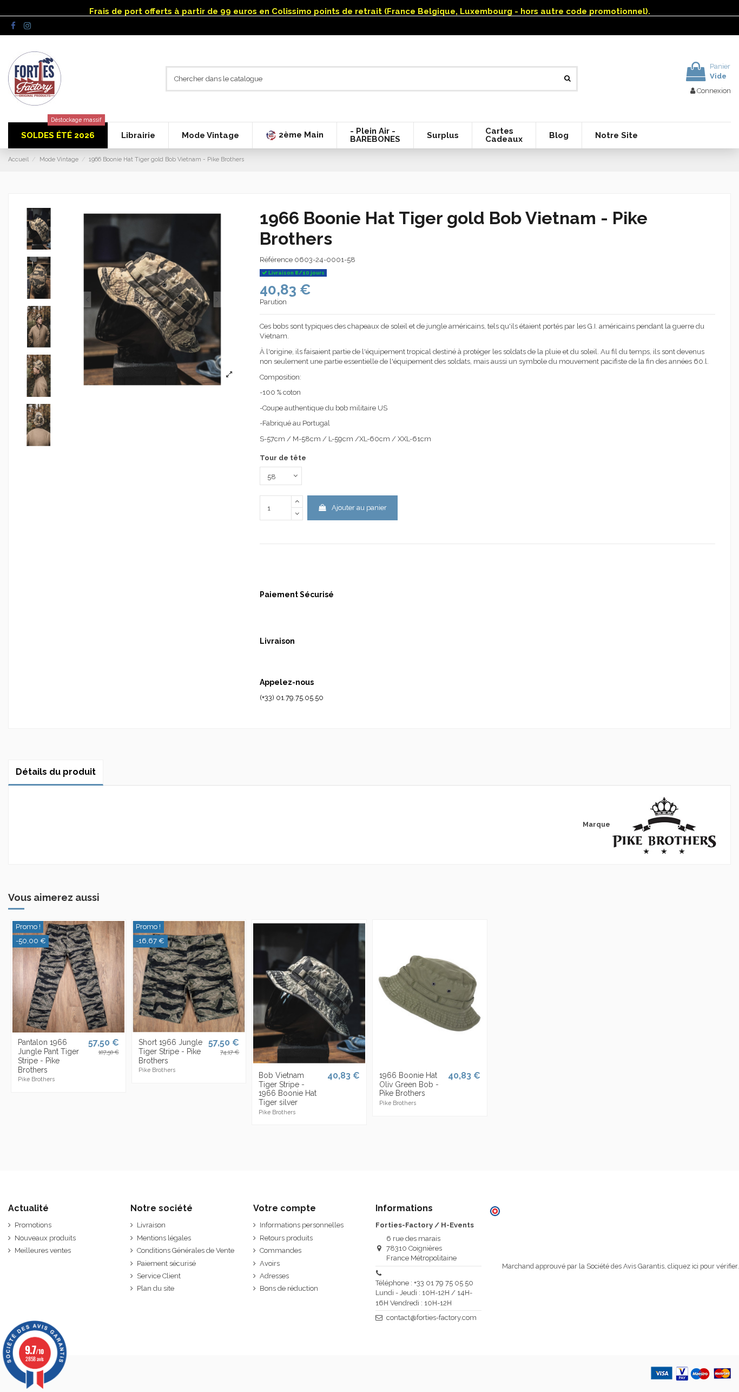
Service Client (159, 1276)
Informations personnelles (302, 1225)
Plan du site (155, 1288)
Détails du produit (56, 772)
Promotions (33, 1225)
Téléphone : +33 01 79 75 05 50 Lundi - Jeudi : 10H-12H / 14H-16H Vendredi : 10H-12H (424, 1292)
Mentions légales (164, 1238)
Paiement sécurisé (166, 1263)
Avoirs (270, 1263)
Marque (596, 824)
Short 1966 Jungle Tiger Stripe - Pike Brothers (170, 1051)
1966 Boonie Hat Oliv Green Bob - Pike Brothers (409, 1084)
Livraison (151, 1225)
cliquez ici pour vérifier (702, 1266)
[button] (294, 135)
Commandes (280, 1250)
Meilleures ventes (43, 1250)
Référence (276, 260)
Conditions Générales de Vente (185, 1250)
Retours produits (286, 1238)
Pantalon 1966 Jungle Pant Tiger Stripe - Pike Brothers (48, 1056)
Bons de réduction (289, 1288)
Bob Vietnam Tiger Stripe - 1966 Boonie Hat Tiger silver (287, 1089)
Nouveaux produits (45, 1238)
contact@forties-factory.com (431, 1317)
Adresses (274, 1276)
